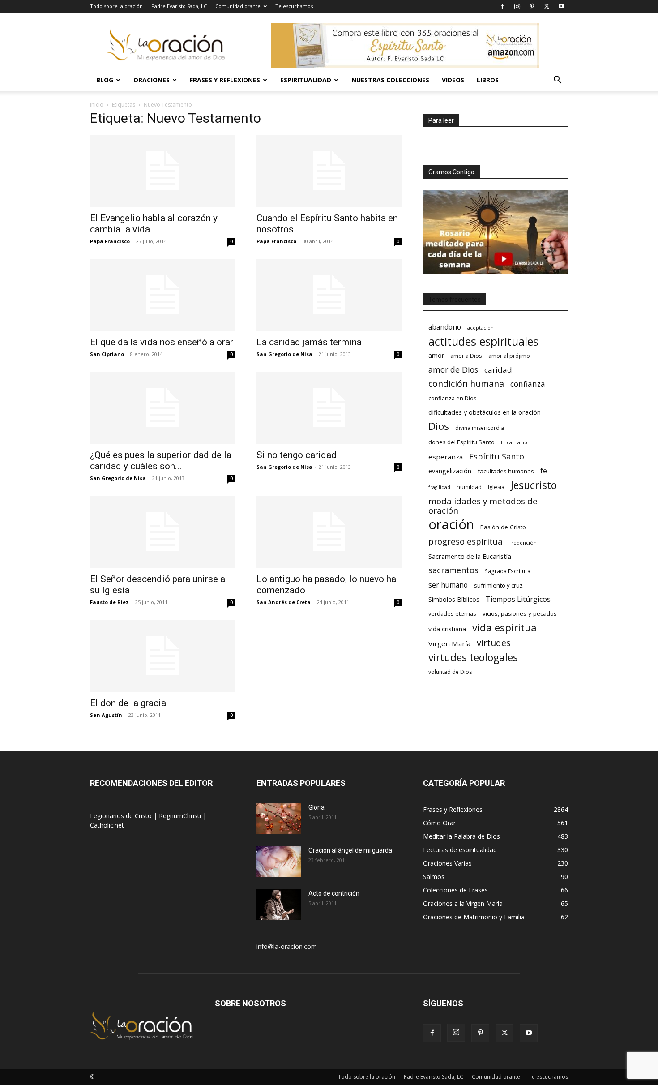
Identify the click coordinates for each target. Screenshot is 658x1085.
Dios (438, 426)
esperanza (445, 456)
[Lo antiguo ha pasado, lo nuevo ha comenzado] (329, 532)
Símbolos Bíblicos (453, 599)
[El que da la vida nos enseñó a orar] (162, 295)
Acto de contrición (333, 893)
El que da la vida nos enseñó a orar (161, 342)
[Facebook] (502, 6)
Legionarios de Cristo (122, 815)
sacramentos (453, 570)
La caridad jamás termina (309, 342)
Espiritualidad (305, 80)
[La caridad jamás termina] (329, 295)
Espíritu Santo (496, 456)
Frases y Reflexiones (225, 80)
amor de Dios (453, 369)
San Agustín (106, 715)
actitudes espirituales (483, 341)
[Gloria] (278, 818)
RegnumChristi (181, 815)
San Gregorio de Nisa (284, 354)
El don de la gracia (128, 703)
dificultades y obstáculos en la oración (484, 412)
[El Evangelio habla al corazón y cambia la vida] (162, 171)
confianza (527, 384)
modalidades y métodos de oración (483, 506)
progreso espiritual (466, 541)
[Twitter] (546, 6)
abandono (444, 327)
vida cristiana (447, 629)
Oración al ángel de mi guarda (350, 850)
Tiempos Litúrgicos (518, 599)
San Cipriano (107, 354)
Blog (104, 80)
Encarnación (515, 442)
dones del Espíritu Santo (461, 442)
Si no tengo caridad (296, 455)
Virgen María (449, 643)
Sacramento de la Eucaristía (469, 556)
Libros (488, 80)
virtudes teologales (473, 657)
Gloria (316, 807)
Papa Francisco (110, 241)
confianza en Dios (452, 398)
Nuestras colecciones (390, 80)
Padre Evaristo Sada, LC (179, 6)
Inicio (96, 104)
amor (436, 355)
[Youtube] (561, 6)
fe (543, 471)
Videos (453, 80)
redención (524, 542)
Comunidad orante (238, 6)
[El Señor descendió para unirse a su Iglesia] (162, 532)
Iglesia (496, 487)
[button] (557, 81)
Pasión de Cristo (503, 527)
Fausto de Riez (109, 602)
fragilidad (439, 487)
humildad (469, 487)
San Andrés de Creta (283, 602)
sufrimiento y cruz (498, 585)
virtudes (494, 643)
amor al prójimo (509, 356)
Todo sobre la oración (116, 6)
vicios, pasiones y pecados (520, 613)
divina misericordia (479, 428)
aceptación (480, 327)
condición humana (466, 383)
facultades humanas (506, 471)
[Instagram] (517, 6)
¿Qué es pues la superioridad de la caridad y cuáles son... (160, 461)
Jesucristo (534, 485)
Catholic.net (107, 825)
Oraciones (151, 80)
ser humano (448, 585)
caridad (498, 369)
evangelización (449, 471)
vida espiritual (505, 627)
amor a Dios (466, 356)
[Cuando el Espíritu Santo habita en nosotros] (329, 171)
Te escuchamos (294, 6)
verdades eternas (452, 613)
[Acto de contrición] (278, 904)
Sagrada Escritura (507, 571)
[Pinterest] (531, 6)
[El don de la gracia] (162, 656)
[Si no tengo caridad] (329, 408)
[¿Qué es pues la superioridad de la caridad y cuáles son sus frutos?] (162, 408)
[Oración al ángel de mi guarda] (278, 861)
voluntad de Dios (450, 672)
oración (451, 524)
